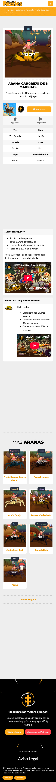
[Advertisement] (28, 196)
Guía (12, 10)
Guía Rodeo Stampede (25, 10)
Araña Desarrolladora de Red (15, 479)
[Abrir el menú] (50, 3)
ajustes (23, 773)
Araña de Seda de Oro (41, 515)
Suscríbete (40, 109)
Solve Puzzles (31, 751)
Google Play (41, 122)
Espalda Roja (41, 550)
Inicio (6, 10)
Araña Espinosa (41, 477)
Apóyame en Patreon (38, 732)
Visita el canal (14, 732)
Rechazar (20, 778)
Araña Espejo (14, 515)
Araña (15, 584)
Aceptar (8, 778)
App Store (15, 122)
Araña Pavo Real (14, 550)
